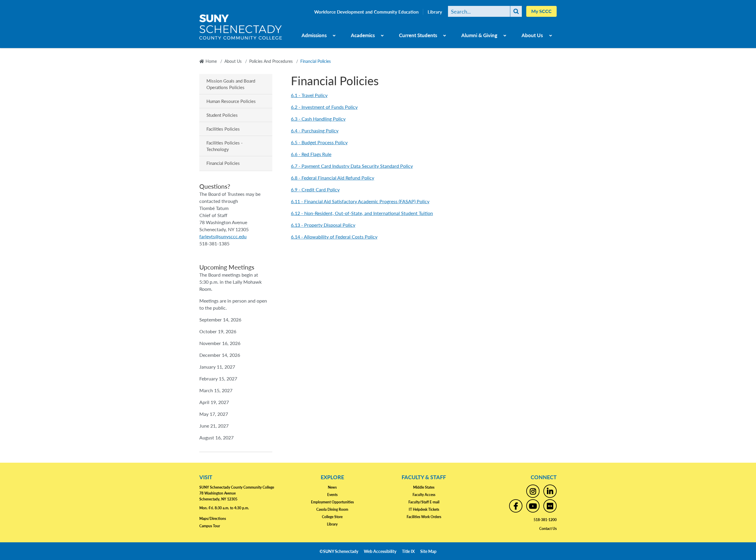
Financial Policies (223, 163)
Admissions (314, 35)
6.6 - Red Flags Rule (311, 154)
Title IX (408, 551)
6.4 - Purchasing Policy (314, 130)
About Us (532, 35)
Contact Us (548, 528)
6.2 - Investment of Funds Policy (324, 107)
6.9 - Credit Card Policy (315, 189)
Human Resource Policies (231, 101)
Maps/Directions (212, 518)
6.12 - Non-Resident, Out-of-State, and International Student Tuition (362, 213)
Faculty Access (424, 494)
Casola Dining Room (332, 509)
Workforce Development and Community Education (366, 12)
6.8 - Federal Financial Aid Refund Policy (332, 177)
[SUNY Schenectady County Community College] (240, 29)
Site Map (428, 551)
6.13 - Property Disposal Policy (323, 224)
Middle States (423, 487)
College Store (332, 516)
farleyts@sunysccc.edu (223, 236)
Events (332, 494)
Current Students (418, 35)
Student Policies (222, 115)
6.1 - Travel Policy (309, 95)
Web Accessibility (380, 551)
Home (211, 61)
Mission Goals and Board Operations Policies (230, 84)
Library (435, 12)
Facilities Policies (223, 129)
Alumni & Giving (479, 35)
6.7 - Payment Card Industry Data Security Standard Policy (352, 165)
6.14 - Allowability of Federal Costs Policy (334, 236)
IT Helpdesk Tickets (424, 509)
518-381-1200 (545, 519)
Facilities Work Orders (424, 516)
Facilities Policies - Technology (224, 145)
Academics (363, 35)
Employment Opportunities (332, 502)
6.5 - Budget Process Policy (319, 142)
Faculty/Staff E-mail (423, 502)
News (332, 487)
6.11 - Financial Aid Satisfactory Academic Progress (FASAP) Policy (360, 201)
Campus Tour (209, 525)
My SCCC (541, 11)
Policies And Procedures (271, 61)
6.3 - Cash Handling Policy (318, 118)
